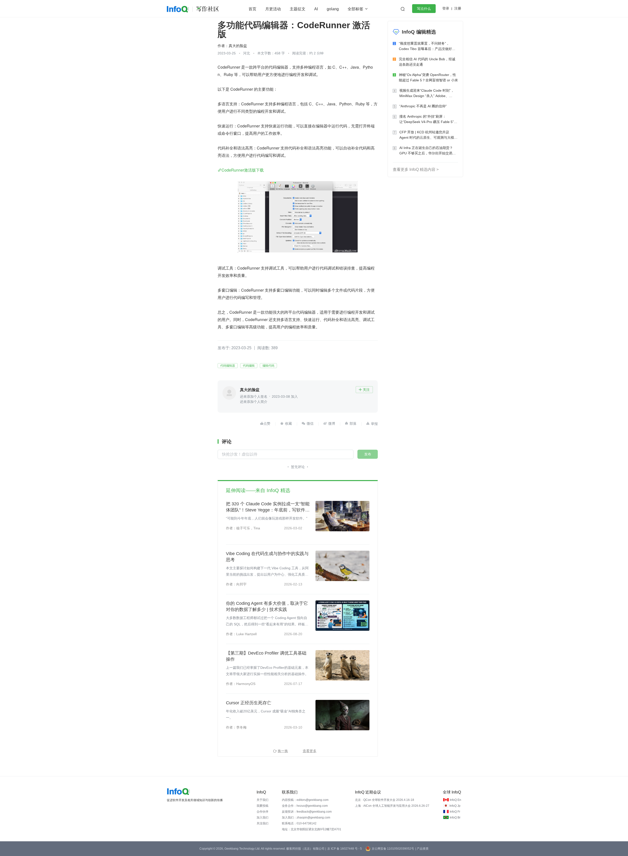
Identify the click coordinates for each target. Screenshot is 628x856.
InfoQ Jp (454, 805)
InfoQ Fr (455, 811)
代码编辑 (249, 365)
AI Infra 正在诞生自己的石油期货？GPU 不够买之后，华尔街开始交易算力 (427, 151)
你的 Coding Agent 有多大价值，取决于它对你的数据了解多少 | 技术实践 (267, 606)
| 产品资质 (422, 848)
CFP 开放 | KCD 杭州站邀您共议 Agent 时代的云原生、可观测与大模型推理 (428, 135)
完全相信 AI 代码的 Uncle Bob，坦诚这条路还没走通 (427, 61)
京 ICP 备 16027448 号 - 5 (344, 848)
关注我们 (262, 823)
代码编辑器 (227, 365)
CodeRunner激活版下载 (243, 170)
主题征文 (297, 9)
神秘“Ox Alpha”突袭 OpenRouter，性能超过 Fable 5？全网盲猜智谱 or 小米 (428, 77)
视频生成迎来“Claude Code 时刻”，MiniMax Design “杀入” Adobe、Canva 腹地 (426, 93)
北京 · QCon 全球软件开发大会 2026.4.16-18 (384, 800)
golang (333, 9)
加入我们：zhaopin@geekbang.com (306, 817)
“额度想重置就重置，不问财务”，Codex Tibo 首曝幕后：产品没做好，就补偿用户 (427, 46)
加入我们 (262, 817)
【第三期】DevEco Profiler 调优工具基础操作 (266, 656)
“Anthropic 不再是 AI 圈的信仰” (423, 106)
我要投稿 (262, 805)
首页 (252, 9)
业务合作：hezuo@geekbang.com (305, 805)
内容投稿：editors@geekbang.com (305, 800)
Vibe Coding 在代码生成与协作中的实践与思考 (267, 556)
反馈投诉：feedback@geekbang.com (307, 811)
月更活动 (273, 9)
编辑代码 (268, 365)
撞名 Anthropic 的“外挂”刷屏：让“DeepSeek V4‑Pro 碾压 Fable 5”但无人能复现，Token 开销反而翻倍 (428, 119)
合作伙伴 (262, 811)
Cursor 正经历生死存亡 (248, 702)
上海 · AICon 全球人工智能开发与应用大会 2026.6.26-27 (392, 805)
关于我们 (262, 800)
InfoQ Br (455, 817)
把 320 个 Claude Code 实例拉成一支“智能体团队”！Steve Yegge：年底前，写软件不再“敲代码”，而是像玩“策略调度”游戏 (268, 507)
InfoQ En (455, 800)
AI (316, 9)
